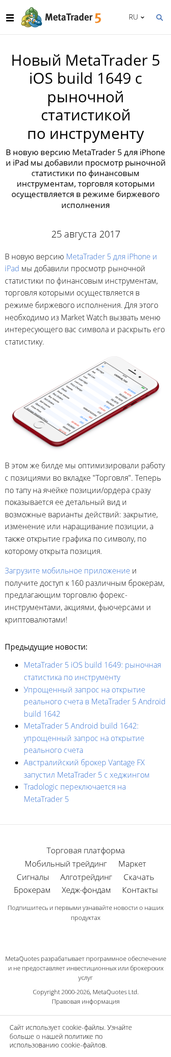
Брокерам (32, 889)
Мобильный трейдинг (66, 863)
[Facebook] (70, 933)
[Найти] (159, 17)
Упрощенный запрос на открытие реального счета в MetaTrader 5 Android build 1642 (95, 701)
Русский (131, 16)
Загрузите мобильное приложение (67, 570)
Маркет (132, 863)
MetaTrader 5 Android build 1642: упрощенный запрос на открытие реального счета (84, 738)
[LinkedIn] (85, 933)
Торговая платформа (86, 850)
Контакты (140, 889)
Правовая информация (86, 1001)
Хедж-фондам (86, 889)
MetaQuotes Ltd (115, 992)
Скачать (139, 876)
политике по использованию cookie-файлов (57, 1040)
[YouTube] (100, 933)
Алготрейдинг (86, 876)
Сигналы (33, 876)
